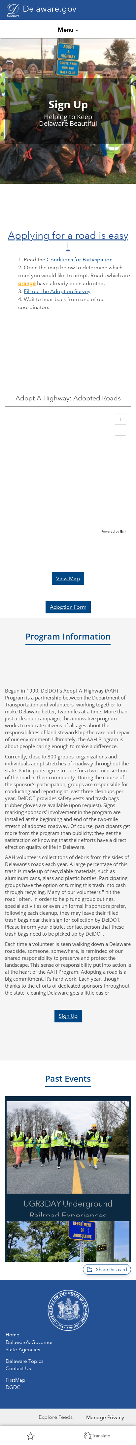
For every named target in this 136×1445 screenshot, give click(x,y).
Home (12, 1335)
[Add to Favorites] (30, 1435)
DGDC (13, 1387)
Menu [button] (66, 29)
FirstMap (15, 1380)
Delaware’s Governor (29, 1342)
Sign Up (68, 1016)
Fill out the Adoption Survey (57, 291)
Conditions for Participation (80, 259)
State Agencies (23, 1350)
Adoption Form (68, 607)
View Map (68, 578)
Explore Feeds (56, 1417)
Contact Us (18, 1368)
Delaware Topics (25, 1361)
